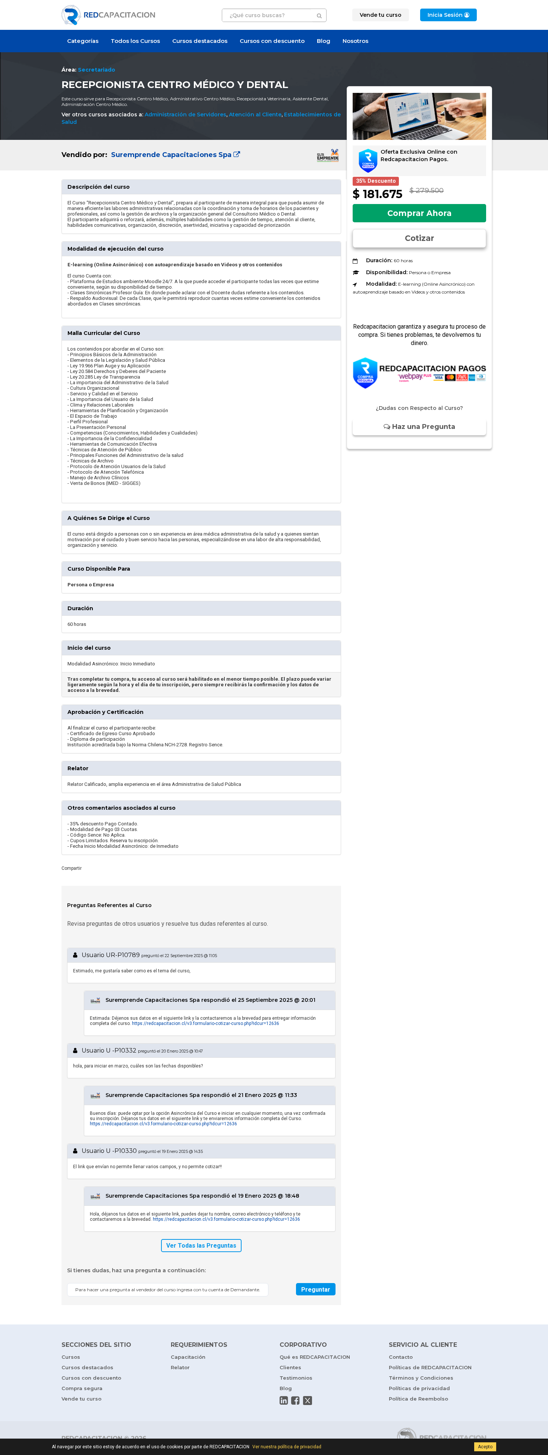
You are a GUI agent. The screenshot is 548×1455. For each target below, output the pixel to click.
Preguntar (315, 1289)
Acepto (485, 1446)
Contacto (401, 1357)
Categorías (82, 40)
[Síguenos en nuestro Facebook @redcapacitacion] (295, 1400)
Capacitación (188, 1357)
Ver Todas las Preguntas (201, 1245)
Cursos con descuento (272, 40)
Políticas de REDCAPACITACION (430, 1367)
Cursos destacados (199, 40)
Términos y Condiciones (421, 1378)
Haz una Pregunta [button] (422, 427)
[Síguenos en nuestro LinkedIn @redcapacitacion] (284, 1400)
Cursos (71, 1357)
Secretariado (96, 69)
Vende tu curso (81, 1399)
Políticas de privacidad (419, 1388)
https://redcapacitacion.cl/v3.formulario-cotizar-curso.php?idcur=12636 (205, 1023)
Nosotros (355, 40)
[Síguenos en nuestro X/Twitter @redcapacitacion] (307, 1400)
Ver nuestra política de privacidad (286, 1446)
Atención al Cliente (255, 114)
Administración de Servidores (185, 114)
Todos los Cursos (135, 40)
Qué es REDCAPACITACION (315, 1357)
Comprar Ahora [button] (419, 213)
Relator (180, 1367)
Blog (323, 40)
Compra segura (82, 1388)
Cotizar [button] (419, 238)
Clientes (290, 1367)
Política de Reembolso (418, 1399)
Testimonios (296, 1378)
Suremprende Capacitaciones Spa (171, 155)
